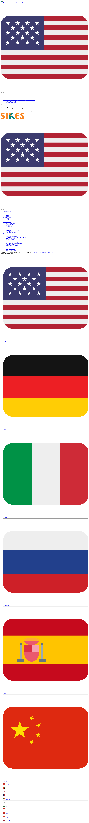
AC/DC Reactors (9, 226)
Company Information (7, 211)
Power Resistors (9, 231)
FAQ (7, 220)
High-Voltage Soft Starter (11, 232)
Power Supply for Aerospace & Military (14, 243)
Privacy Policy (44, 252)
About (20, 2)
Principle (7, 216)
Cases (11, 2)
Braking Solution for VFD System (13, 242)
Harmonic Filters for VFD (6, 119)
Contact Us (5, 246)
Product (5, 2)
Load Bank (8, 229)
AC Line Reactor (25, 119)
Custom (7, 218)
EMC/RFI (8, 225)
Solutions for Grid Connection (12, 244)
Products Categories (7, 222)
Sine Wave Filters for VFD (16, 119)
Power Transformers (10, 227)
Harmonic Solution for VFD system (13, 235)
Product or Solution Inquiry (11, 250)
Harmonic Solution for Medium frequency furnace (16, 237)
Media (14, 2)
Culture (7, 213)
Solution (8, 2)
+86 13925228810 (9, 247)
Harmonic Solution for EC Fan (12, 236)
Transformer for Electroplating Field (13, 245)
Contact (23, 2)
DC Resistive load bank (58, 119)
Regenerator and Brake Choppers (12, 230)
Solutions (5, 233)
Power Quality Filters (10, 223)
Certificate (8, 212)
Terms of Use (50, 252)
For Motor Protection (10, 224)
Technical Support (7, 217)
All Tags (33, 252)
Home (2, 2)
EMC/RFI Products (10, 239)
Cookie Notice (38, 252)
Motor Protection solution (11, 238)
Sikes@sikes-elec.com (10, 249)
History (7, 215)
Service (17, 2)
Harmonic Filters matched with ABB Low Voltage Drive (41, 119)
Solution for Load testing (11, 240)
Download (8, 219)
